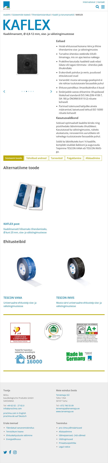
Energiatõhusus (13, 439)
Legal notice (64, 446)
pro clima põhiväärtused (70, 427)
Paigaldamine (74, 158)
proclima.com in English (14, 413)
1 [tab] (22, 91)
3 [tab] (26, 91)
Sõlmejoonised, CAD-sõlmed (72, 435)
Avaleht (7, 14)
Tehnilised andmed (36, 158)
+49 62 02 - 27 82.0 (15, 405)
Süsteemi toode (13, 158)
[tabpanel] (27, 64)
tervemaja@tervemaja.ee (68, 408)
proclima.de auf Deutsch (15, 416)
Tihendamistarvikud (41, 14)
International (89, 2)
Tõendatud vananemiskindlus (20, 427)
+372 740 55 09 (66, 405)
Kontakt (101, 2)
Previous (4, 90)
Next (51, 90)
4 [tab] (29, 91)
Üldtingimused (66, 439)
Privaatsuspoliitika (67, 443)
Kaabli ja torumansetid (63, 14)
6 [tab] (33, 91)
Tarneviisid (57, 158)
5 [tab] (31, 91)
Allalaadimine (93, 158)
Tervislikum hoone (14, 431)
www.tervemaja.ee (65, 411)
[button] (97, 7)
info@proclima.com (12, 408)
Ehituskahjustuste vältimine (19, 435)
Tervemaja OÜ (62, 395)
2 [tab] (24, 91)
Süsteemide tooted (21, 14)
